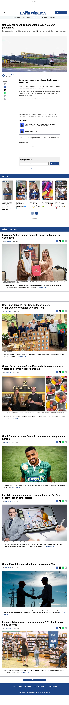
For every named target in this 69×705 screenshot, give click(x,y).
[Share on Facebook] (5, 87)
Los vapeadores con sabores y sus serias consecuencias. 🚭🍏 (47, 204)
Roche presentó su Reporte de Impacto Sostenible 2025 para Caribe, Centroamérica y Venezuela (7, 205)
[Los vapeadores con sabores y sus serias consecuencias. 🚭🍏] (47, 190)
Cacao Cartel (31, 416)
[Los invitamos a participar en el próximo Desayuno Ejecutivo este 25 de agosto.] (34, 190)
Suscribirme (54, 163)
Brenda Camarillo (7, 241)
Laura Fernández (56, 285)
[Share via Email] (5, 96)
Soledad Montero (11, 74)
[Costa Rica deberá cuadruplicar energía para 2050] (34, 589)
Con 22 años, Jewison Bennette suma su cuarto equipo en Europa (33, 437)
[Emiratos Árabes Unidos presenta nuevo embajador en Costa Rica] (34, 262)
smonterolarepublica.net (25, 169)
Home (3, 20)
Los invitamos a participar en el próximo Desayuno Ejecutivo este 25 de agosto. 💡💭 (34, 205)
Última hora (8, 20)
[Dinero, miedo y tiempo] (22, 131)
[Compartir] (5, 99)
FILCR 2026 (8, 670)
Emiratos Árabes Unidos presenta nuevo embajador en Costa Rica (31, 236)
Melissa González (7, 311)
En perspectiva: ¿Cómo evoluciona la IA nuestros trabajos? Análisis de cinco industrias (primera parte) (41, 125)
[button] (61, 12)
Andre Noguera (7, 442)
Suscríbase (53, 686)
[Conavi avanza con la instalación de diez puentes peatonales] (34, 54)
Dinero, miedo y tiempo (31, 131)
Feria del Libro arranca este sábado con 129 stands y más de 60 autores (33, 623)
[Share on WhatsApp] (5, 93)
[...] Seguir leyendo (41, 287)
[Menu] (4, 13)
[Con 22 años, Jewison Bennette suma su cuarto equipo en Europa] (34, 464)
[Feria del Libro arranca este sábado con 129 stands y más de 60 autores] (34, 649)
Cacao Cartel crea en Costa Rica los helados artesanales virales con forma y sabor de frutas (32, 367)
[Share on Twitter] (5, 90)
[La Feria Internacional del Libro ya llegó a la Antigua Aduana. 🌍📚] (21, 190)
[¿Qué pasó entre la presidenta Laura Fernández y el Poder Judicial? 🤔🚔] (61, 190)
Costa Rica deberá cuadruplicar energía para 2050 (29, 564)
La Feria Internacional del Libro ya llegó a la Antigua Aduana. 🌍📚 (21, 205)
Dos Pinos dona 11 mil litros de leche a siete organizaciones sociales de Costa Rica (26, 306)
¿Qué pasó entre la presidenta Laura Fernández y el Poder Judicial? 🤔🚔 (60, 205)
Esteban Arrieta (7, 501)
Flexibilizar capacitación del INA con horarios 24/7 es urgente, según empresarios (31, 496)
